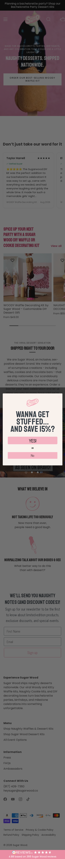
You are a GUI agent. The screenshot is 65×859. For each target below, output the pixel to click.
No (32, 455)
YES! (32, 440)
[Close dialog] (59, 397)
